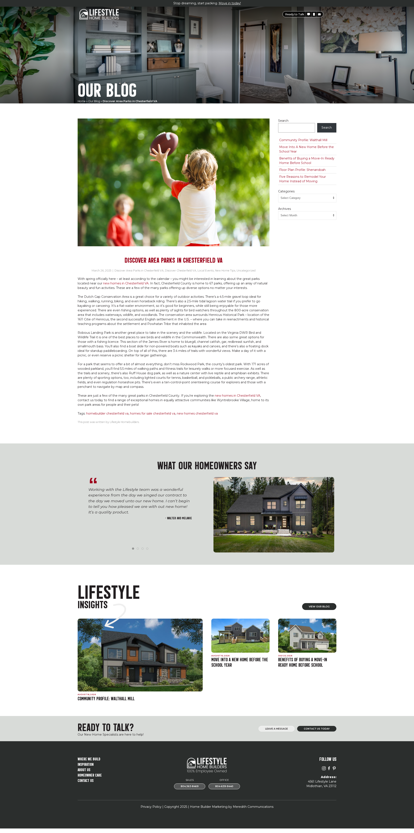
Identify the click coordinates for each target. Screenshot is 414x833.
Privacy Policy (151, 807)
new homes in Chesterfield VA (126, 283)
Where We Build (89, 758)
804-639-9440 (224, 786)
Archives (284, 209)
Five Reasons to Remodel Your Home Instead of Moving (302, 179)
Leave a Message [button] (276, 728)
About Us (84, 769)
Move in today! (230, 3)
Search (283, 121)
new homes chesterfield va (197, 413)
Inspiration (86, 764)
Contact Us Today (317, 728)
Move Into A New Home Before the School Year (306, 149)
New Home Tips (225, 270)
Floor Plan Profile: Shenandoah (302, 170)
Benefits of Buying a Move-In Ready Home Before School (306, 160)
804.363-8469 (190, 786)
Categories (286, 191)
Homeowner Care (90, 774)
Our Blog (94, 101)
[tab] (133, 549)
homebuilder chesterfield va (107, 413)
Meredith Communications (253, 807)
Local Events (206, 270)
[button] (308, 14)
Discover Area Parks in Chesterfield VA (139, 270)
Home (82, 101)
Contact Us (86, 780)
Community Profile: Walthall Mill (303, 140)
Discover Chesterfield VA (180, 270)
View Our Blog (319, 606)
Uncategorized (246, 270)
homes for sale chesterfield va (152, 413)
